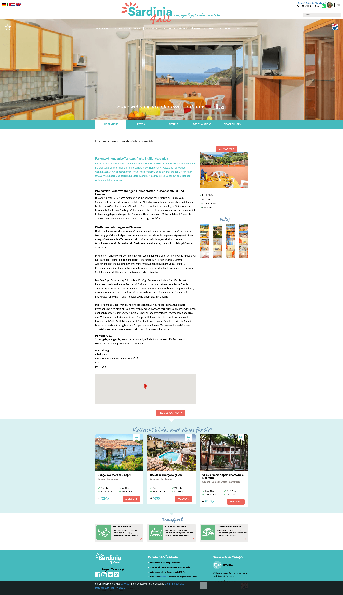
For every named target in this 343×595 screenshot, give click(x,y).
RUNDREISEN (103, 28)
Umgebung (171, 124)
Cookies (124, 583)
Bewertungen (232, 124)
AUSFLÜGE (151, 28)
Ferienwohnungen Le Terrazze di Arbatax (136, 141)
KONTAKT (242, 28)
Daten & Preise (202, 124)
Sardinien (164, 576)
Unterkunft (110, 124)
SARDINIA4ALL (225, 28)
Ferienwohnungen (110, 141)
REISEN (138, 28)
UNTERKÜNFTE (122, 28)
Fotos (141, 124)
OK (203, 585)
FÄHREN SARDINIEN (202, 28)
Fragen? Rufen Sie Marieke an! (312, 3)
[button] (145, 386)
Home (97, 141)
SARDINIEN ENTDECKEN (174, 28)
